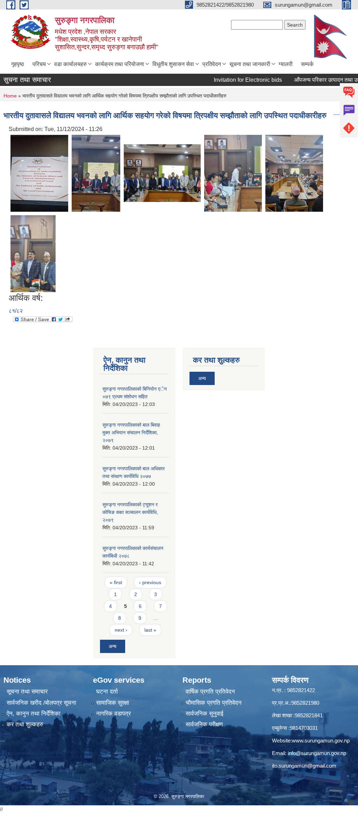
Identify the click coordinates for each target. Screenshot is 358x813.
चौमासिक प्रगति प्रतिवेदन (214, 702)
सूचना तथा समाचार (27, 691)
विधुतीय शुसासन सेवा (173, 64)
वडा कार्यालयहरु (70, 64)
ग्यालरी (286, 64)
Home (10, 96)
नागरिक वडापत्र (113, 713)
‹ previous (150, 582)
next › (121, 630)
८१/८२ (16, 311)
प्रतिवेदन (211, 64)
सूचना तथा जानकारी (249, 64)
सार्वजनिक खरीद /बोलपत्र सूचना (41, 702)
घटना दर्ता (107, 691)
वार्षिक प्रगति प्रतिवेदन (210, 691)
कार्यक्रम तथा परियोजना (119, 64)
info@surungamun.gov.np (317, 753)
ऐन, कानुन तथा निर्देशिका (33, 713)
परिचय (39, 64)
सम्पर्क (307, 64)
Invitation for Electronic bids (236, 80)
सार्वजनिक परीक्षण (204, 724)
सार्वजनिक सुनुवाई (204, 713)
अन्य (112, 646)
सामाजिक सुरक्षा (112, 702)
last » (150, 630)
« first (116, 582)
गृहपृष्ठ (17, 64)
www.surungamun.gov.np (321, 740)
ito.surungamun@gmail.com (304, 766)
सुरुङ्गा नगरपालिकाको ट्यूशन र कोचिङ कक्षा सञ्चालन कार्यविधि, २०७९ (130, 512)
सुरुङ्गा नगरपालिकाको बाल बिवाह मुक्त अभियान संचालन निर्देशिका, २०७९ (131, 432)
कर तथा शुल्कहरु (25, 724)
